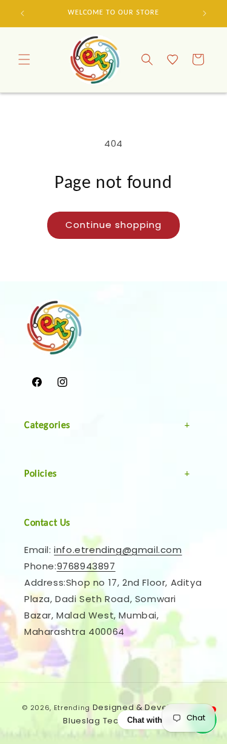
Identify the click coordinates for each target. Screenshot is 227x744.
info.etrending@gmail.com (118, 549)
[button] (24, 59)
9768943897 (86, 566)
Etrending (72, 707)
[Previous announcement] (22, 13)
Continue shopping (113, 224)
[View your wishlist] (172, 59)
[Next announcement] (204, 13)
